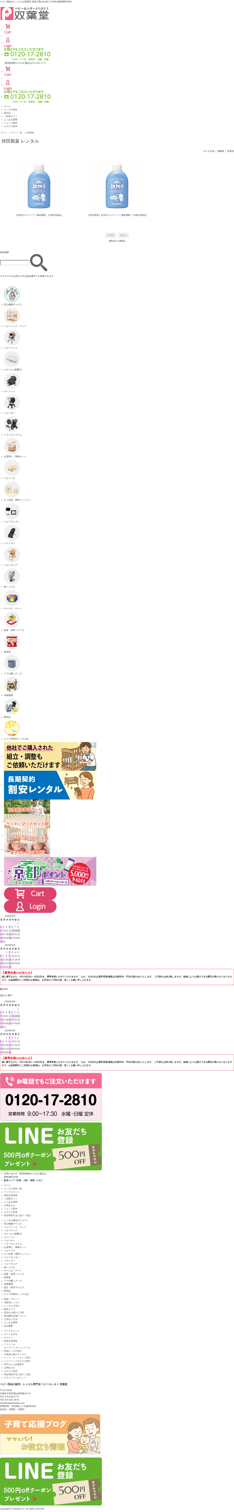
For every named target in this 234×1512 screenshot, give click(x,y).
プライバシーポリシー (15, 1377)
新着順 (230, 151)
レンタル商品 (10, 109)
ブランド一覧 (16, 133)
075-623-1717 (39, 63)
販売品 (7, 113)
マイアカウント (12, 1192)
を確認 (23, 1180)
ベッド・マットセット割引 (17, 1357)
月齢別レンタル (12, 1302)
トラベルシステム (13, 1244)
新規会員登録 (10, 1195)
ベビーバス (9, 1250)
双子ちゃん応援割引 (14, 1364)
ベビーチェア (10, 1264)
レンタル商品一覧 (13, 1188)
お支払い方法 (10, 1319)
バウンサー (9, 1260)
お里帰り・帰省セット (15, 1247)
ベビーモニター (12, 1257)
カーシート (9, 1237)
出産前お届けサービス (15, 1354)
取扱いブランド (12, 1299)
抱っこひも (9, 1267)
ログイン (8, 1337)
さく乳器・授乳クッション (17, 1254)
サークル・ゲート (13, 1270)
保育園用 (8, 1284)
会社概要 (8, 1326)
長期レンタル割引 (13, 1351)
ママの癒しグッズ (13, 1280)
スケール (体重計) (13, 1233)
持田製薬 (30, 133)
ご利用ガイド (10, 116)
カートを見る (10, 1334)
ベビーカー (9, 1240)
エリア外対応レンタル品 (16, 1294)
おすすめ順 (208, 151)
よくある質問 (10, 119)
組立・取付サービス (14, 1287)
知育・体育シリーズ (14, 1274)
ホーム (7, 106)
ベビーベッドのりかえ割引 (17, 1361)
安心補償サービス (13, 1223)
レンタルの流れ (12, 1305)
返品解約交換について (15, 1316)
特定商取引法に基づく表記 (17, 1215)
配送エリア (9, 1309)
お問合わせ (9, 1205)
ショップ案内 (10, 123)
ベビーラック (10, 1230)
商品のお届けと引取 (14, 1312)
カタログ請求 (10, 126)
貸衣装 (7, 1277)
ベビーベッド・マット (15, 1227)
